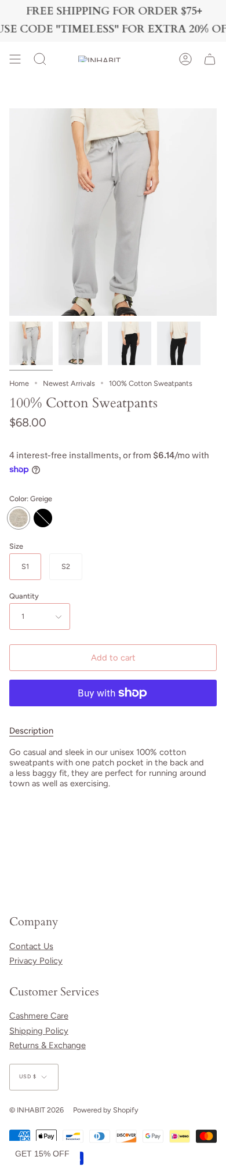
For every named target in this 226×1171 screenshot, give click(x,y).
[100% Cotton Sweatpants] (129, 343)
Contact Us (31, 946)
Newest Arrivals (69, 383)
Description (31, 730)
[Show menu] (15, 59)
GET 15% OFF (42, 1153)
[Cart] (210, 59)
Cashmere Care (38, 1016)
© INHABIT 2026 (36, 1110)
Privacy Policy (36, 960)
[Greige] (31, 343)
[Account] (185, 59)
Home (19, 383)
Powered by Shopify (105, 1110)
